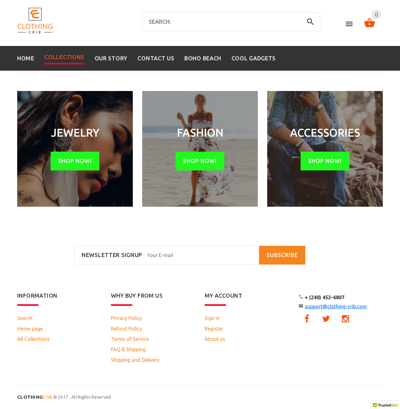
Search (24, 318)
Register (214, 328)
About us (215, 339)
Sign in (212, 318)
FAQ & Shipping (128, 349)
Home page (30, 328)
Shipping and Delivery (135, 360)
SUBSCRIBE (282, 255)
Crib (34, 397)
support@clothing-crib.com (336, 306)
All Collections (33, 339)
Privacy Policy (126, 318)
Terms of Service (130, 339)
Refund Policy (126, 328)
